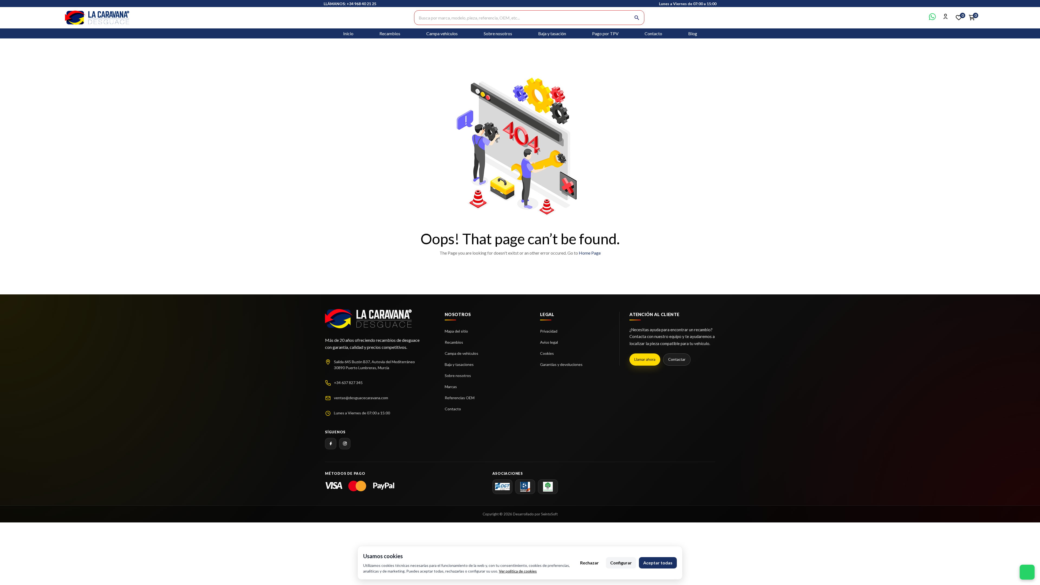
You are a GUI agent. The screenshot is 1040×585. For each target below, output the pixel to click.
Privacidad (548, 331)
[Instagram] (344, 443)
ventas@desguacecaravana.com (361, 397)
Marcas (451, 386)
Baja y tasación (552, 33)
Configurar (621, 562)
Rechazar (589, 562)
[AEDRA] (525, 486)
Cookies (547, 353)
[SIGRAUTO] (548, 486)
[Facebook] (330, 443)
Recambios (389, 33)
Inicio (348, 33)
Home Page (590, 252)
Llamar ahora (644, 359)
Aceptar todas (657, 562)
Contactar (676, 359)
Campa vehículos (442, 33)
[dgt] (502, 486)
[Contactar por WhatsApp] (932, 18)
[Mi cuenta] (945, 18)
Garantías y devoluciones (561, 364)
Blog (692, 33)
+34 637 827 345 (348, 382)
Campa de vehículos (461, 353)
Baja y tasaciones (459, 364)
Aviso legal (549, 342)
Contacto (653, 33)
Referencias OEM (459, 397)
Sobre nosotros (498, 33)
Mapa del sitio (456, 331)
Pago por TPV (605, 33)
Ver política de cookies (518, 571)
